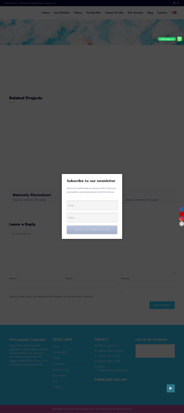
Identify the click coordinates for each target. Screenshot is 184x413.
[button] (171, 388)
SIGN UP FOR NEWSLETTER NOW (92, 229)
